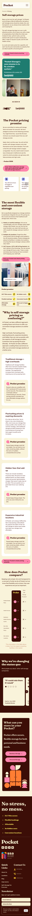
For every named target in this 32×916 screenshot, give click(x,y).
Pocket (8, 5)
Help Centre (5, 882)
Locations (4, 875)
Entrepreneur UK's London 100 (13, 72)
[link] (14, 855)
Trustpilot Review (10, 703)
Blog (3, 878)
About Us (4, 872)
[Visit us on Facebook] (3, 847)
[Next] (26, 184)
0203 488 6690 (19, 873)
